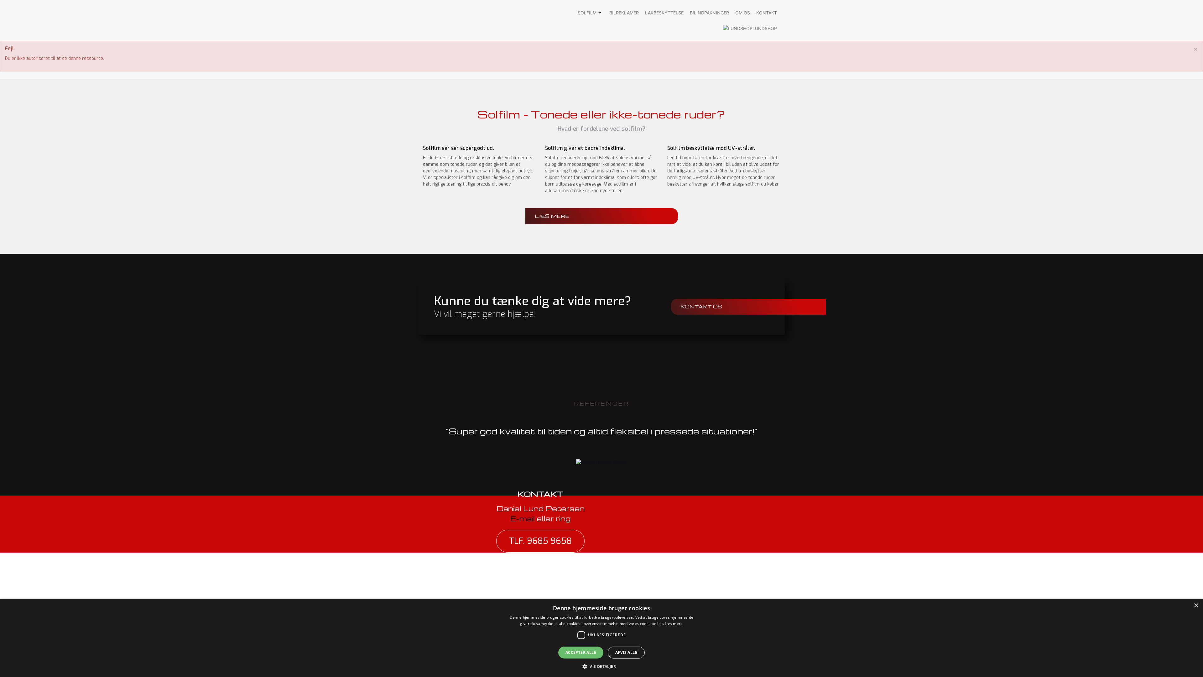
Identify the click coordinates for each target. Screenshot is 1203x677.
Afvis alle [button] (626, 652)
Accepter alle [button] (580, 652)
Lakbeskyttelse (664, 12)
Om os (742, 12)
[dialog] (601, 638)
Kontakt (766, 12)
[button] (601, 666)
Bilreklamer (624, 12)
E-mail (523, 518)
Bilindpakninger (709, 12)
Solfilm (587, 12)
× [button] (1196, 605)
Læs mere (674, 623)
